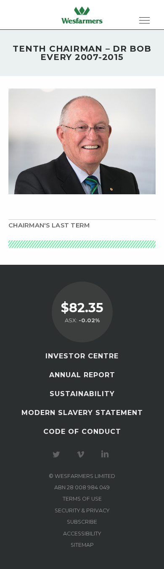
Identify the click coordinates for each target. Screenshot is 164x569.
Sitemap (82, 545)
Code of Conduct (82, 432)
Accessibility (82, 533)
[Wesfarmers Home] (82, 14)
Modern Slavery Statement (82, 413)
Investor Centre (82, 356)
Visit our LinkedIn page (106, 454)
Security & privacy (82, 510)
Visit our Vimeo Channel (82, 454)
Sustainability (82, 394)
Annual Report (82, 375)
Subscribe (82, 522)
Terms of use (82, 499)
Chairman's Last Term (49, 225)
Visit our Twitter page (58, 454)
